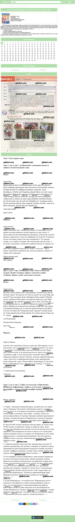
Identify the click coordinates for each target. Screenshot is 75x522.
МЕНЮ (69, 2)
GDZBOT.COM (5, 2)
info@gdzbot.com (41, 520)
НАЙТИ (62, 2)
